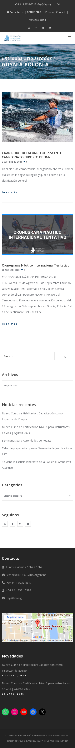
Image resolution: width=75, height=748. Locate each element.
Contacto (61, 12)
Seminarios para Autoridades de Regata (26, 440)
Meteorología (36, 20)
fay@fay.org (14, 598)
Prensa (49, 12)
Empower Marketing (56, 741)
